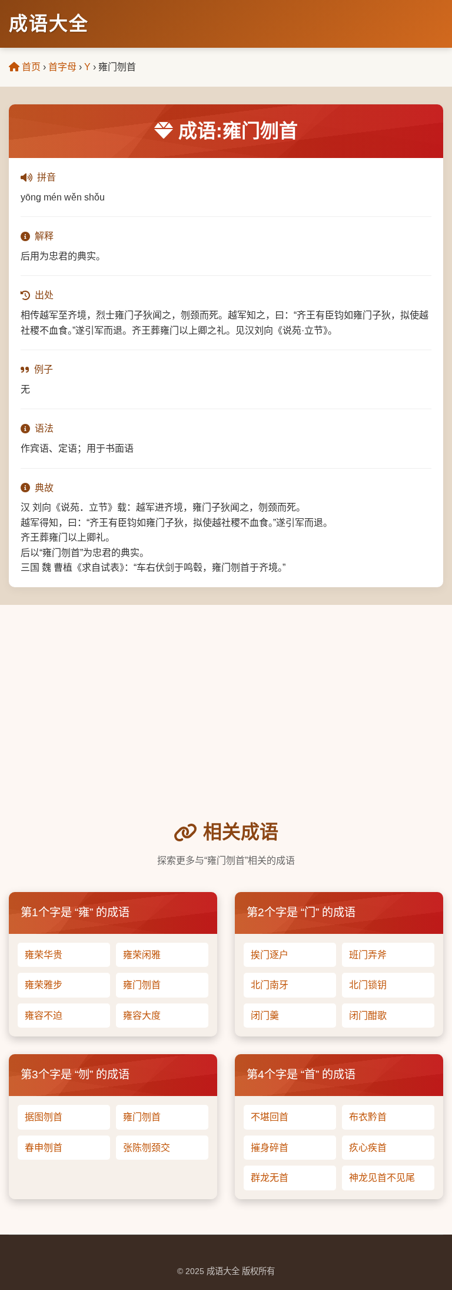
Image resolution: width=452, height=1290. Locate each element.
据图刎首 (43, 1117)
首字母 (62, 67)
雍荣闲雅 (142, 955)
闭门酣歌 (368, 1016)
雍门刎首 (142, 985)
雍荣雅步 (43, 985)
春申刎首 (43, 1148)
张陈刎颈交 (146, 1148)
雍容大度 (142, 1016)
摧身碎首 (269, 1148)
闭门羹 (265, 1016)
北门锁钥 (368, 985)
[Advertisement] (226, 728)
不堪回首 (269, 1117)
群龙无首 (269, 1178)
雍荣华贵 (43, 955)
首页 (30, 67)
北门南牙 (269, 985)
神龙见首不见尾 (382, 1178)
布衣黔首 (368, 1117)
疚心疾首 (368, 1148)
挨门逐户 (269, 955)
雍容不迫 (43, 1016)
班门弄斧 (368, 955)
